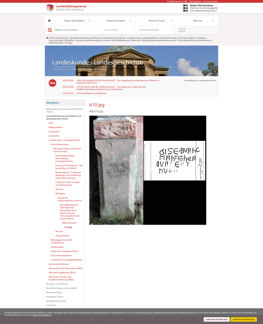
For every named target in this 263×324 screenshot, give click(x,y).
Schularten (51, 305)
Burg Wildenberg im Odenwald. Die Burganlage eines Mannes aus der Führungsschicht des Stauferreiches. (162, 40)
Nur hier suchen (182, 30)
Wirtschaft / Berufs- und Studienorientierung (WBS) (61, 278)
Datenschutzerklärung (42, 315)
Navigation (52, 102)
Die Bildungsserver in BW (177, 1)
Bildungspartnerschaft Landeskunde (61, 241)
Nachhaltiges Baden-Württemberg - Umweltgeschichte (65, 158)
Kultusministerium (210, 1)
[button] (49, 20)
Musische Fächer (54, 292)
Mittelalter (69, 40)
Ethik (51, 123)
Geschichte (54, 136)
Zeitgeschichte (62, 235)
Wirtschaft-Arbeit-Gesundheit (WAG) (66, 268)
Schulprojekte (57, 247)
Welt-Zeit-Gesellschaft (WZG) (62, 272)
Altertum (59, 189)
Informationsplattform (61, 255)
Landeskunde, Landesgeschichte (142, 38)
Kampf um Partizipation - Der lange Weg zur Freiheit (69, 166)
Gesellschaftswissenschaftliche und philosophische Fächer (97, 38)
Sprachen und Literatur (57, 284)
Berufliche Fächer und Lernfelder (61, 288)
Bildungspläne (195, 1)
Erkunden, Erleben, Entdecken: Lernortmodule (67, 150)
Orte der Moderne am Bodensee (91, 93)
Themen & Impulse (115, 20)
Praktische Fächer (54, 296)
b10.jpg (68, 227)
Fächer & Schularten (74, 20)
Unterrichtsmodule (168, 38)
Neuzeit (59, 231)
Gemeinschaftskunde (59, 264)
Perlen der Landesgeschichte (64, 251)
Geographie (54, 131)
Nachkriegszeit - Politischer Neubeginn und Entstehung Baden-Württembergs (68, 175)
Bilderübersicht (56, 43)
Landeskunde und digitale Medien (66, 260)
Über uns (197, 20)
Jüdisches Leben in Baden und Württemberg (67, 183)
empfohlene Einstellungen (244, 319)
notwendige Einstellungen (217, 319)
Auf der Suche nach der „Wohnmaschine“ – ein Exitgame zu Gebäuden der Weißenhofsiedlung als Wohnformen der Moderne (111, 88)
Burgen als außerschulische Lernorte (93, 40)
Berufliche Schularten (56, 301)
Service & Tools (157, 20)
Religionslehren (56, 127)
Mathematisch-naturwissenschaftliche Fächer (64, 110)
